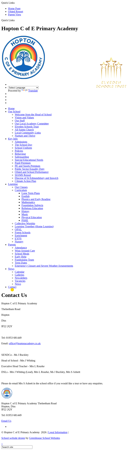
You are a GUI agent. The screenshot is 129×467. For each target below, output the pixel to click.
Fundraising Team (24, 259)
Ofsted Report (15, 11)
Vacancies (20, 280)
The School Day (23, 144)
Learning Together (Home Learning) (34, 226)
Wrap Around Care (25, 250)
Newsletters (21, 277)
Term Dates (21, 262)
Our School (14, 111)
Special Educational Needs (29, 159)
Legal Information (57, 432)
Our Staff (20, 120)
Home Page (14, 8)
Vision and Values (24, 117)
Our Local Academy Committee (32, 123)
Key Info (13, 138)
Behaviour (20, 153)
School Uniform (23, 147)
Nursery (19, 241)
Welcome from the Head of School (33, 114)
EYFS (18, 238)
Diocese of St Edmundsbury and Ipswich (36, 178)
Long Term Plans (31, 193)
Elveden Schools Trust (27, 126)
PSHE (25, 220)
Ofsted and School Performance (32, 172)
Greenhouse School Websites (44, 438)
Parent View (14, 14)
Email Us (6, 420)
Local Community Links (28, 132)
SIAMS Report (23, 175)
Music (25, 214)
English (26, 196)
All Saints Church (24, 129)
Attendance (21, 247)
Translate (33, 90)
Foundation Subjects (32, 205)
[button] (15, 20)
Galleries (19, 274)
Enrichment (21, 235)
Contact (12, 287)
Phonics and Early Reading (36, 199)
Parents (12, 244)
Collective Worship (25, 223)
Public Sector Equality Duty (30, 169)
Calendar (19, 271)
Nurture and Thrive (25, 135)
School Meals (22, 253)
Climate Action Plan (25, 181)
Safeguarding (22, 156)
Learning (13, 184)
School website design (13, 438)
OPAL (18, 229)
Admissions (21, 141)
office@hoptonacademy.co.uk (25, 343)
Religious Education (32, 208)
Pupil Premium (23, 162)
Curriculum (21, 190)
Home (11, 108)
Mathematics (28, 202)
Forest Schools (22, 232)
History (25, 211)
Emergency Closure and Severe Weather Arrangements (44, 265)
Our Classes (21, 187)
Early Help (20, 256)
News (11, 268)
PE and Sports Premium (27, 166)
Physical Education (32, 217)
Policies (19, 150)
